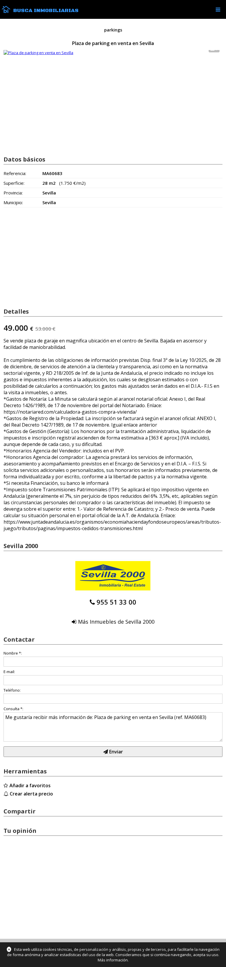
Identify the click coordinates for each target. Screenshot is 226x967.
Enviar (115, 751)
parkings (113, 30)
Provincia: (13, 193)
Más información (113, 960)
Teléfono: (12, 690)
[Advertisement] (113, 104)
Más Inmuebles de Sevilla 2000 (116, 621)
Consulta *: (13, 708)
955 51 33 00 (116, 601)
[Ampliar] (38, 52)
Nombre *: (13, 653)
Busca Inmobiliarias (46, 10)
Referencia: (15, 173)
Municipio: (13, 202)
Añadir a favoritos (30, 785)
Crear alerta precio (31, 793)
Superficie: (14, 183)
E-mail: (9, 671)
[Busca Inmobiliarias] (6, 11)
